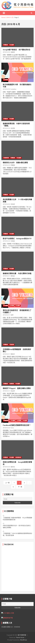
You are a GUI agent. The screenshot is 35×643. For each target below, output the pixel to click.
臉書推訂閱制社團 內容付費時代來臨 (17, 273)
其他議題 (5, 305)
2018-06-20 (6, 428)
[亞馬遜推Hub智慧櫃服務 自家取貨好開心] (17, 337)
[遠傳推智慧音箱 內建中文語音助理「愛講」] (17, 111)
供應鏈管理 (6, 158)
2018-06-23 (6, 128)
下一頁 (20, 487)
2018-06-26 (6, 52)
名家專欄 (5, 79)
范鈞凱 (13, 241)
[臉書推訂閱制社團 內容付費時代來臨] (17, 261)
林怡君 (13, 204)
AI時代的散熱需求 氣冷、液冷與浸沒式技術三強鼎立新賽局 (17, 526)
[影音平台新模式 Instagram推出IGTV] (17, 226)
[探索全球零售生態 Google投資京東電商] (17, 450)
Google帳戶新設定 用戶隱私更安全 (16, 50)
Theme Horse (20, 637)
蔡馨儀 (13, 165)
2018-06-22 (6, 204)
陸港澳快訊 (18, 457)
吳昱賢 (13, 128)
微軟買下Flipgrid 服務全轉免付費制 (17, 388)
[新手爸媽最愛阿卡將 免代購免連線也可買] (17, 72)
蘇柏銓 (13, 276)
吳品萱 (13, 391)
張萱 (12, 315)
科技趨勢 (11, 45)
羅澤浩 (13, 467)
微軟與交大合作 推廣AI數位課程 (15, 163)
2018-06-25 (6, 89)
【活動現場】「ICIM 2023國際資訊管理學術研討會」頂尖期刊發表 (17, 534)
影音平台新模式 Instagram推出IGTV (17, 239)
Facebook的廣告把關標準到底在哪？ (17, 425)
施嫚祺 (13, 52)
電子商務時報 (22, 635)
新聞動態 (5, 45)
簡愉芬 (13, 354)
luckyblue (13, 89)
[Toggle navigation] (3, 13)
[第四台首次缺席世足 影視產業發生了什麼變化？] (17, 298)
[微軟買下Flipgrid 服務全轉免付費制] (17, 376)
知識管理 (11, 383)
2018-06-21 (6, 276)
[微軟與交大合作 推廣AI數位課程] (17, 150)
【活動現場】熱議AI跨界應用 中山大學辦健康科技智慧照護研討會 (17, 519)
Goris (12, 428)
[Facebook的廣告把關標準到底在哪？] (17, 413)
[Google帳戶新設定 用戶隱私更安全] (17, 37)
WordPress (23, 640)
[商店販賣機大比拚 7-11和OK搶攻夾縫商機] (17, 187)
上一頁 (7, 483)
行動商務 (11, 344)
